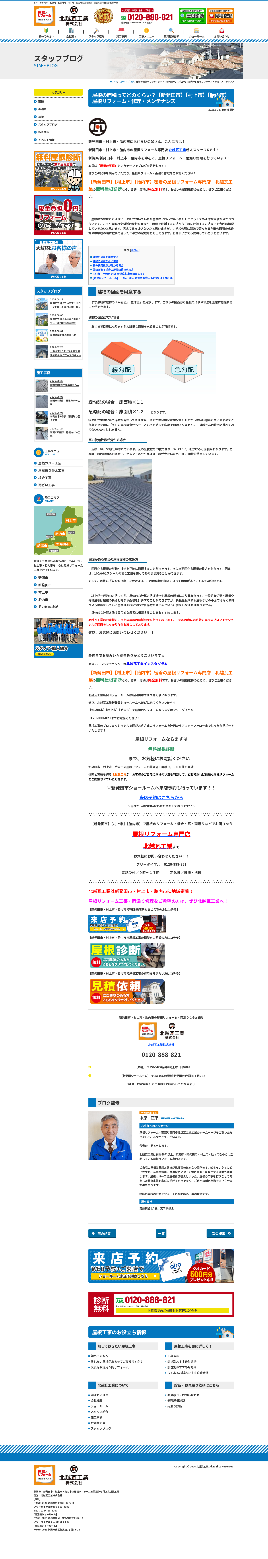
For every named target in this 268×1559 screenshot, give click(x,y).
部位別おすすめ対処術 (182, 1367)
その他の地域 (48, 606)
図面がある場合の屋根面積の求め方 (113, 269)
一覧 (161, 1233)
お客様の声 (98, 1423)
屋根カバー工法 (49, 463)
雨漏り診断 (174, 1406)
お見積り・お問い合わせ (183, 1395)
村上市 (43, 592)
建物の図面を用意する (105, 257)
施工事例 (121, 36)
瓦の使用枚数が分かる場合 (108, 265)
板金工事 (44, 477)
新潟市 (43, 577)
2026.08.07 (65, 400)
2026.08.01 (63, 333)
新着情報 (43, 132)
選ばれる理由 (99, 1395)
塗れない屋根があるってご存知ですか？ (117, 1361)
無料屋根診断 (171, 36)
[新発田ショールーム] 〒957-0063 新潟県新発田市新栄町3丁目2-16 (132, 278)
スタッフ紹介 (96, 36)
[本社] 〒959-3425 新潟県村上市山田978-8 (118, 273)
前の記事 (104, 1233)
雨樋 (41, 101)
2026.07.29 (65, 350)
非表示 (135, 250)
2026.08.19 (65, 303)
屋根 (41, 117)
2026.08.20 (64, 384)
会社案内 (71, 36)
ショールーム (196, 36)
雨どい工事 (46, 484)
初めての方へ (46, 36)
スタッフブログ (101, 1428)
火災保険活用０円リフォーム (110, 1367)
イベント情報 (46, 140)
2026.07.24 (65, 432)
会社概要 (96, 1400)
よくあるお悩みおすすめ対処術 (187, 1372)
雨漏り (42, 109)
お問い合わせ (221, 36)
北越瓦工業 (177, 149)
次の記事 (218, 1233)
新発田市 (44, 584)
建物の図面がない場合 (105, 261)
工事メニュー (146, 36)
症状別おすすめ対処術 (182, 1361)
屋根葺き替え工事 (51, 470)
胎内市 (43, 599)
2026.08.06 (65, 319)
